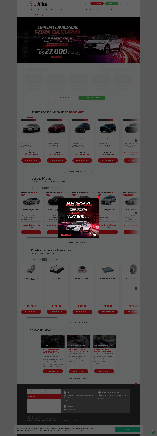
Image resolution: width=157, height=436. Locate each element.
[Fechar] (99, 197)
